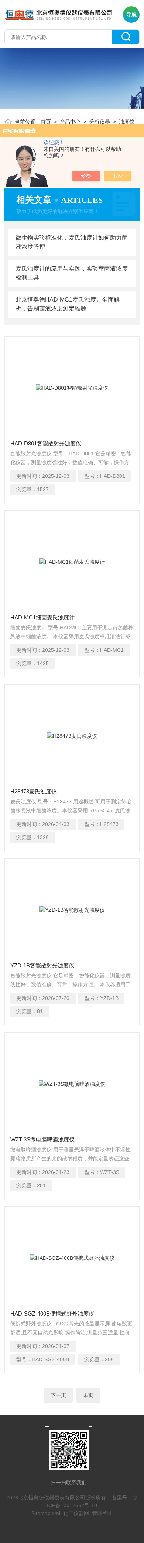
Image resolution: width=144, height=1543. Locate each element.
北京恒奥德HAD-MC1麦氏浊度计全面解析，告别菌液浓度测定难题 (68, 304)
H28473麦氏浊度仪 (33, 791)
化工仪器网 (76, 1513)
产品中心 (70, 122)
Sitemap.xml (45, 1513)
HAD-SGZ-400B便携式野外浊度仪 (52, 1313)
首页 (46, 122)
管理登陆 (102, 1513)
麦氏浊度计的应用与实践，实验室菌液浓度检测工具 (72, 273)
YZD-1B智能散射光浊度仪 (42, 965)
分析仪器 (99, 122)
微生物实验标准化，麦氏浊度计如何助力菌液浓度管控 (72, 242)
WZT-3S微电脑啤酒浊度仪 (42, 1139)
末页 (88, 1395)
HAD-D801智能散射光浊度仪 (45, 443)
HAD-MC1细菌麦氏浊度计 (42, 617)
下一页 (58, 1395)
